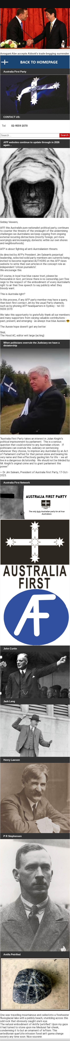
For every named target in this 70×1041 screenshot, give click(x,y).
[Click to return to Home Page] (35, 62)
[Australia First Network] (35, 502)
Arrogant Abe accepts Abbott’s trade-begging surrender (34, 53)
